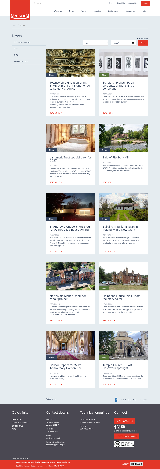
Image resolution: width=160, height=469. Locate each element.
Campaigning (130, 11)
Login (146, 3)
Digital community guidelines (125, 430)
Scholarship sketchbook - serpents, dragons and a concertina (119, 85)
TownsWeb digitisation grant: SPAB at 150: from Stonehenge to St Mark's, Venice (70, 85)
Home (14, 25)
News (71, 11)
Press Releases (21, 61)
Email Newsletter (125, 421)
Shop (111, 3)
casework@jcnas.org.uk (55, 444)
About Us (121, 3)
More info (59, 465)
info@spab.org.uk (53, 438)
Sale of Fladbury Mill (116, 157)
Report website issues (127, 436)
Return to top (51, 399)
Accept (125, 464)
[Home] (20, 10)
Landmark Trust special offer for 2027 (70, 158)
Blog (16, 55)
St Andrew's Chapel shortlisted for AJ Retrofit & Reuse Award (70, 228)
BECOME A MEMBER (20, 422)
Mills (144, 11)
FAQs (14, 429)
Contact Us (132, 3)
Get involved (113, 11)
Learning (97, 11)
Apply (143, 43)
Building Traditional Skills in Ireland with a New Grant (120, 228)
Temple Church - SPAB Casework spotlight (117, 366)
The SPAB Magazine (22, 42)
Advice (83, 11)
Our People (17, 426)
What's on (58, 11)
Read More (55, 113)
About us (16, 419)
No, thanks (136, 464)
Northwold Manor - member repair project (68, 297)
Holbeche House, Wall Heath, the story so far (122, 297)
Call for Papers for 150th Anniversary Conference (66, 366)
